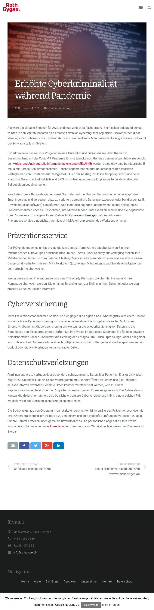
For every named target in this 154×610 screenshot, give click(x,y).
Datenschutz (125, 581)
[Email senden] (13, 445)
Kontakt (107, 581)
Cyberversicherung (59, 108)
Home (25, 581)
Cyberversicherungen (83, 215)
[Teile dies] (24, 445)
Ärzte (37, 581)
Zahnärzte (52, 581)
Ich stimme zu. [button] (91, 604)
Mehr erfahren (111, 604)
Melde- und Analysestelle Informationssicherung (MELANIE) (52, 163)
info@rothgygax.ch (25, 552)
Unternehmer (89, 581)
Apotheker (70, 581)
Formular (55, 426)
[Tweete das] (35, 445)
